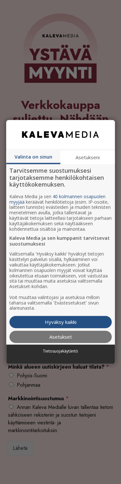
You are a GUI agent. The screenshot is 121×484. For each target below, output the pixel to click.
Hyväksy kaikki (60, 322)
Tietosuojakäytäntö (60, 351)
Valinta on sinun (33, 156)
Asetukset (60, 337)
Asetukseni (88, 157)
